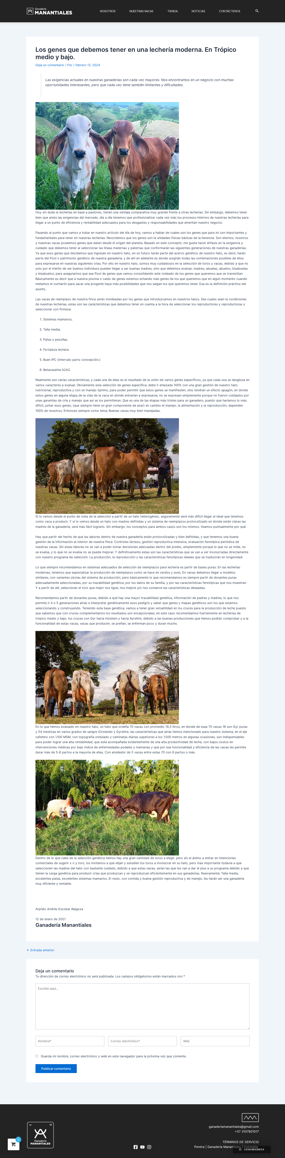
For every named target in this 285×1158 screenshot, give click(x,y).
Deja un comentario (49, 65)
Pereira (199, 1147)
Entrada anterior (40, 950)
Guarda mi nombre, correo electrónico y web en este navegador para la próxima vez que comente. (114, 1056)
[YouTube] (142, 1147)
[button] (142, 156)
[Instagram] (149, 1147)
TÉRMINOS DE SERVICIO (241, 1142)
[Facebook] (135, 1147)
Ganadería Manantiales (224, 1147)
